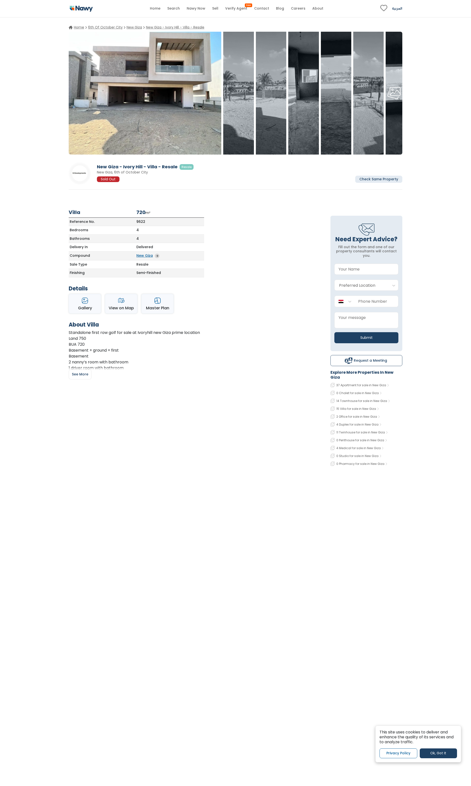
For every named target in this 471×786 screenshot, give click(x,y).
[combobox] (361, 285)
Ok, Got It (438, 753)
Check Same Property (378, 178)
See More (80, 374)
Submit (366, 337)
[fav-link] (383, 9)
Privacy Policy (398, 753)
